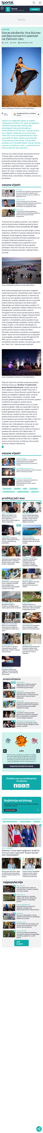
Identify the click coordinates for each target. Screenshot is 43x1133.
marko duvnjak (23, 492)
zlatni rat (33, 488)
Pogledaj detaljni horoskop (21, 766)
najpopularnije (13, 882)
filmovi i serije (25, 821)
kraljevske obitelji (10, 821)
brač (25, 488)
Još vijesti (19, 943)
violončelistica (8, 492)
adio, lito (35, 492)
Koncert (17, 488)
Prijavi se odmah (10, 810)
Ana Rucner (7, 488)
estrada (37, 821)
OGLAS (21, 20)
